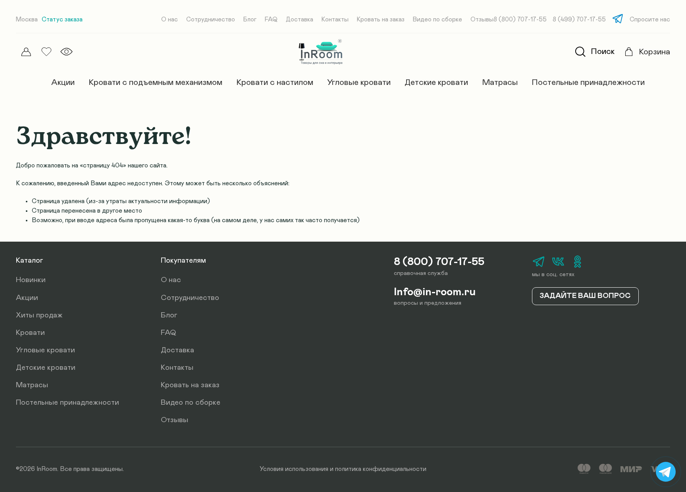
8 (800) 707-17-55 (520, 20)
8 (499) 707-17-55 (579, 20)
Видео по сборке (437, 20)
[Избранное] (46, 51)
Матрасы (500, 82)
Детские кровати (436, 82)
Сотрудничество (210, 20)
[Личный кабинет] (26, 51)
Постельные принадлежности (588, 82)
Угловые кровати (359, 82)
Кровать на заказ (381, 20)
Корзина (654, 52)
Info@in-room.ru (435, 292)
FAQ (271, 20)
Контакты (335, 20)
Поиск (603, 51)
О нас (169, 20)
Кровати (30, 332)
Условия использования (294, 469)
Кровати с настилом (274, 82)
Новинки (31, 280)
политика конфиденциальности (380, 469)
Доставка (299, 20)
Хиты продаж (39, 315)
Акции (63, 82)
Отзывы (481, 20)
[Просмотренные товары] (66, 51)
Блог (249, 20)
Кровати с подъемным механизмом (155, 82)
